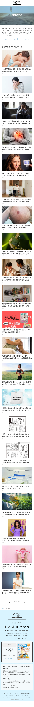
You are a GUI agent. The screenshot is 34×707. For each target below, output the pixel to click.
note (17, 626)
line (24, 626)
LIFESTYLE (24, 636)
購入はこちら (8, 658)
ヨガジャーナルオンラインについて (10, 697)
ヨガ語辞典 (28, 697)
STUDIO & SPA (21, 638)
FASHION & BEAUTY (13, 636)
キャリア (20, 39)
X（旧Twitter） (9, 626)
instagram (13, 626)
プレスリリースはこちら (15, 693)
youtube (21, 626)
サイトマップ (21, 697)
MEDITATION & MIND (22, 631)
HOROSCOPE (11, 638)
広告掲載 (23, 693)
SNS (5, 42)
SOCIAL (10, 633)
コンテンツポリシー (19, 695)
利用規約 (28, 693)
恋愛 (15, 39)
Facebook (5, 626)
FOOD (25, 633)
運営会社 (26, 695)
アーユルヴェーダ (6, 39)
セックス (27, 39)
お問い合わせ (5, 693)
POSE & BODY (9, 631)
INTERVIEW (18, 633)
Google (28, 626)
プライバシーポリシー (9, 695)
